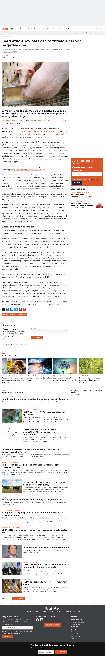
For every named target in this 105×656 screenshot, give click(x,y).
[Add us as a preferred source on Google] (24, 309)
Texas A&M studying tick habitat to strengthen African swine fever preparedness (41, 432)
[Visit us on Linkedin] (41, 619)
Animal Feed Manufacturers (80, 192)
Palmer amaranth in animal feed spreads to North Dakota (91, 380)
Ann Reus (5, 55)
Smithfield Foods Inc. (10, 121)
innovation (51, 167)
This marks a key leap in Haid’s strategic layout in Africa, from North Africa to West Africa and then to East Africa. (34, 403)
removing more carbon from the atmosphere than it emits (34, 131)
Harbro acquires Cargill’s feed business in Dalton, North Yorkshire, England (30, 466)
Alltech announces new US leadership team (46, 547)
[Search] (97, 28)
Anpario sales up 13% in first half (39, 379)
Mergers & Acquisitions (10, 462)
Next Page (18, 598)
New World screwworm (31, 409)
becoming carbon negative (49, 121)
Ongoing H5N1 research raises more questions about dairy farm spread (82, 205)
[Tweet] (16, 309)
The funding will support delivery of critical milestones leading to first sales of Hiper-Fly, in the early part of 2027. (35, 503)
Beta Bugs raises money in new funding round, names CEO (32, 499)
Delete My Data (52, 625)
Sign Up (77, 183)
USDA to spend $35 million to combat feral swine (45, 583)
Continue (61, 652)
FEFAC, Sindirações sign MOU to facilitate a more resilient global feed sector (45, 565)
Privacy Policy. (94, 179)
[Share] (7, 309)
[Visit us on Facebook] (37, 619)
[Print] (3, 309)
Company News (7, 447)
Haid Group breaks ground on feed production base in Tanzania (84, 195)
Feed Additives (7, 375)
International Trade (30, 562)
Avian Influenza (76, 201)
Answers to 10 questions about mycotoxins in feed (64, 379)
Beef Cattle (27, 480)
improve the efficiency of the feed (27, 170)
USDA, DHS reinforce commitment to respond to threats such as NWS (35, 531)
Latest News (6, 37)
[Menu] (101, 28)
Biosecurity (27, 579)
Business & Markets (30, 545)
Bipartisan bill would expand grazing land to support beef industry (45, 483)
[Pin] (20, 309)
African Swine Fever (30, 427)
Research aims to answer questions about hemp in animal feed (13, 380)
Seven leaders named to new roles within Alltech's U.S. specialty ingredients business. (46, 551)
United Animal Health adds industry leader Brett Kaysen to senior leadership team (32, 450)
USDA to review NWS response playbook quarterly (44, 413)
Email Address (36, 329)
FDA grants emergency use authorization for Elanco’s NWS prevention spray (32, 513)
